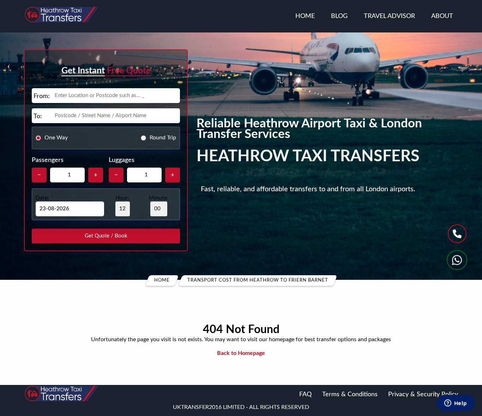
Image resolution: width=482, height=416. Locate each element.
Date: (42, 198)
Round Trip (163, 137)
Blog (339, 16)
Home (305, 16)
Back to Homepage (241, 353)
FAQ (305, 394)
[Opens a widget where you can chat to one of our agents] (455, 403)
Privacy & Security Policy (423, 394)
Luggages (121, 160)
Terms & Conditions (350, 394)
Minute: (158, 198)
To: (38, 116)
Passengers (48, 160)
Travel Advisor (389, 16)
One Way (56, 137)
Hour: (122, 198)
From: (42, 96)
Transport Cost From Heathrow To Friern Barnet (257, 280)
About (442, 16)
